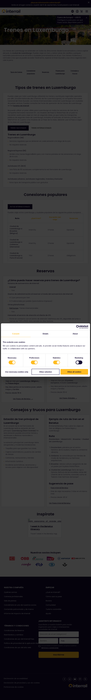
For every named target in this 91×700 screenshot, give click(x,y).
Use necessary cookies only (16, 372)
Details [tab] (45, 334)
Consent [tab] (15, 334)
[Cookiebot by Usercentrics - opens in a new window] (78, 327)
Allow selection (45, 372)
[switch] (34, 362)
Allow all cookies (74, 372)
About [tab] (75, 334)
